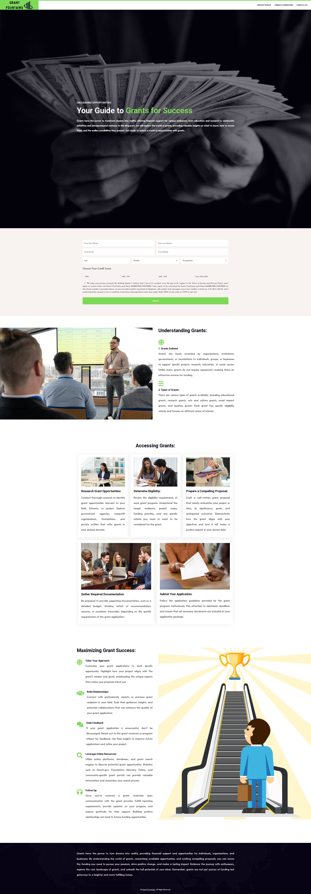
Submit (155, 301)
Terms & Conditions (284, 5)
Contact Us (302, 5)
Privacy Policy (264, 5)
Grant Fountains (148, 890)
